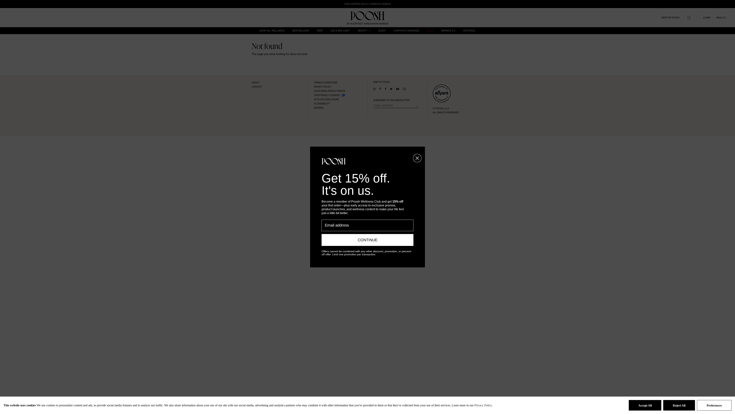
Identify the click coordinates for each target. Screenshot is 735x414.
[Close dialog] (417, 158)
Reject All (679, 405)
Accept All (645, 405)
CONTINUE (367, 240)
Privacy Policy (483, 405)
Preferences (714, 405)
